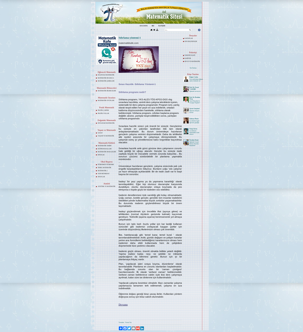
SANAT (100, 133)
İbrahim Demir (194, 140)
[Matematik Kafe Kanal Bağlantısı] (107, 64)
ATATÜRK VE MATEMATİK (106, 186)
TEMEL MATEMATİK (104, 167)
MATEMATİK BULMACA (106, 78)
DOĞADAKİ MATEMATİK (106, 123)
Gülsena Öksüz (194, 119)
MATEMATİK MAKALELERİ (107, 152)
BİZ (153, 26)
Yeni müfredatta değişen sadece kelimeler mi (196, 80)
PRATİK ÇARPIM (103, 110)
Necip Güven (193, 129)
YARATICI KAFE (190, 55)
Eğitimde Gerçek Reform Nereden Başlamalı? (194, 143)
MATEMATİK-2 (102, 171)
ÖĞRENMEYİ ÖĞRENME (106, 164)
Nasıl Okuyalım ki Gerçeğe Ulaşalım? (194, 102)
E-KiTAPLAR (189, 38)
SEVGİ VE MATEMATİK (192, 61)
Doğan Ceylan (193, 77)
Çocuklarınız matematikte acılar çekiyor (194, 132)
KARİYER (188, 58)
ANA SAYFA (144, 26)
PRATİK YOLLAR (103, 113)
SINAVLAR (101, 177)
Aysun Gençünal (194, 108)
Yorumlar (121, 322)
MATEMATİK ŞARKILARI (106, 81)
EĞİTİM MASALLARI (104, 149)
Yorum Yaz (128, 322)
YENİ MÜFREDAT (103, 173)
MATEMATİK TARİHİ (104, 146)
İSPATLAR (101, 155)
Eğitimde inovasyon (195, 91)
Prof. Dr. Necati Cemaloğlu (194, 88)
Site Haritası (193, 68)
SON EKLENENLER (191, 41)
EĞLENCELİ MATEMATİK (106, 75)
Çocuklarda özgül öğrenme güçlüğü (194, 121)
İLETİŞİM (161, 26)
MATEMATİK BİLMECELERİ (107, 91)
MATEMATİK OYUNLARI (106, 100)
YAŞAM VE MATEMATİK (106, 136)
